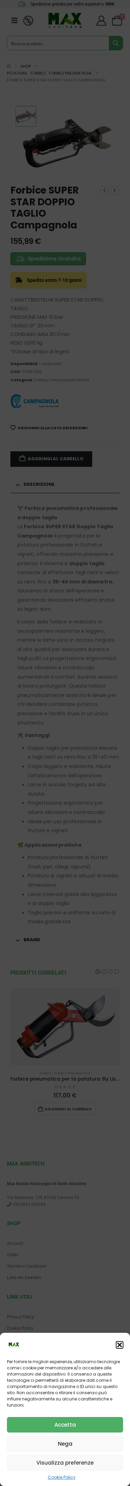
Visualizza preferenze (65, 1462)
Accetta (65, 1424)
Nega (65, 1443)
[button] (119, 1344)
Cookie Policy (62, 1477)
